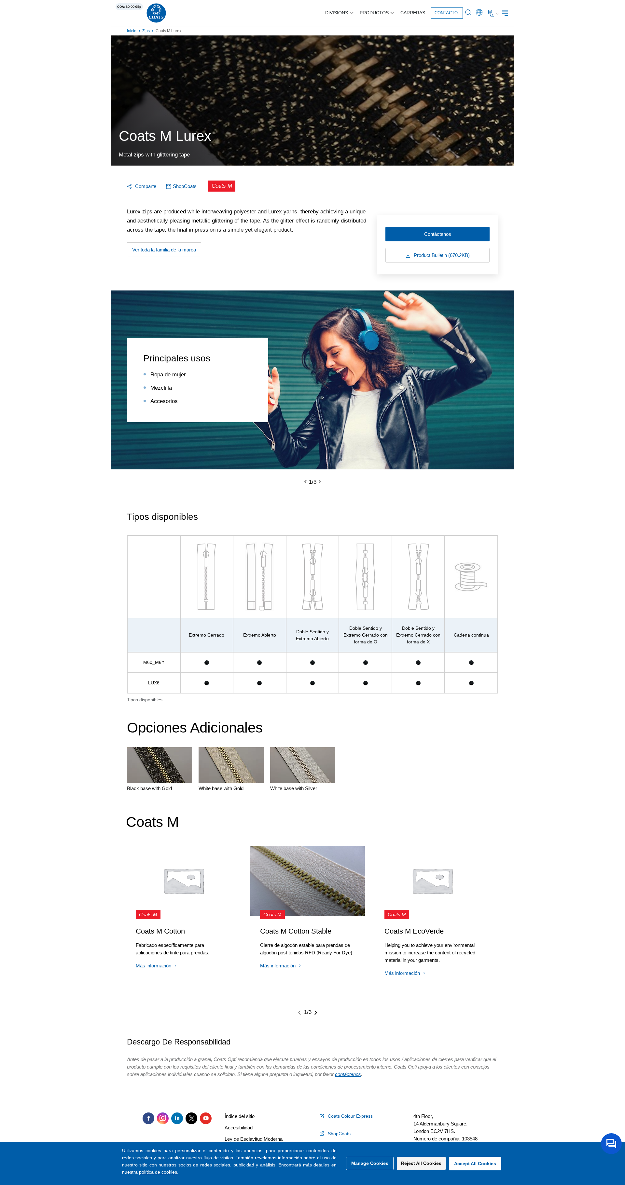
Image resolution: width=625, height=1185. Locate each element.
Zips (146, 31)
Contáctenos (437, 234)
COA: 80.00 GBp (129, 6)
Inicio (131, 31)
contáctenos (348, 1074)
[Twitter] (191, 1118)
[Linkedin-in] (177, 1118)
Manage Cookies (369, 1163)
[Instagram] (163, 1118)
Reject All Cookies (421, 1163)
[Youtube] (206, 1118)
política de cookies (158, 1172)
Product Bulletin (441, 255)
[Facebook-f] (148, 1118)
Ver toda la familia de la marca (164, 249)
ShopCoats (185, 186)
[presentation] (309, 482)
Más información (153, 965)
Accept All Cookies (475, 1163)
